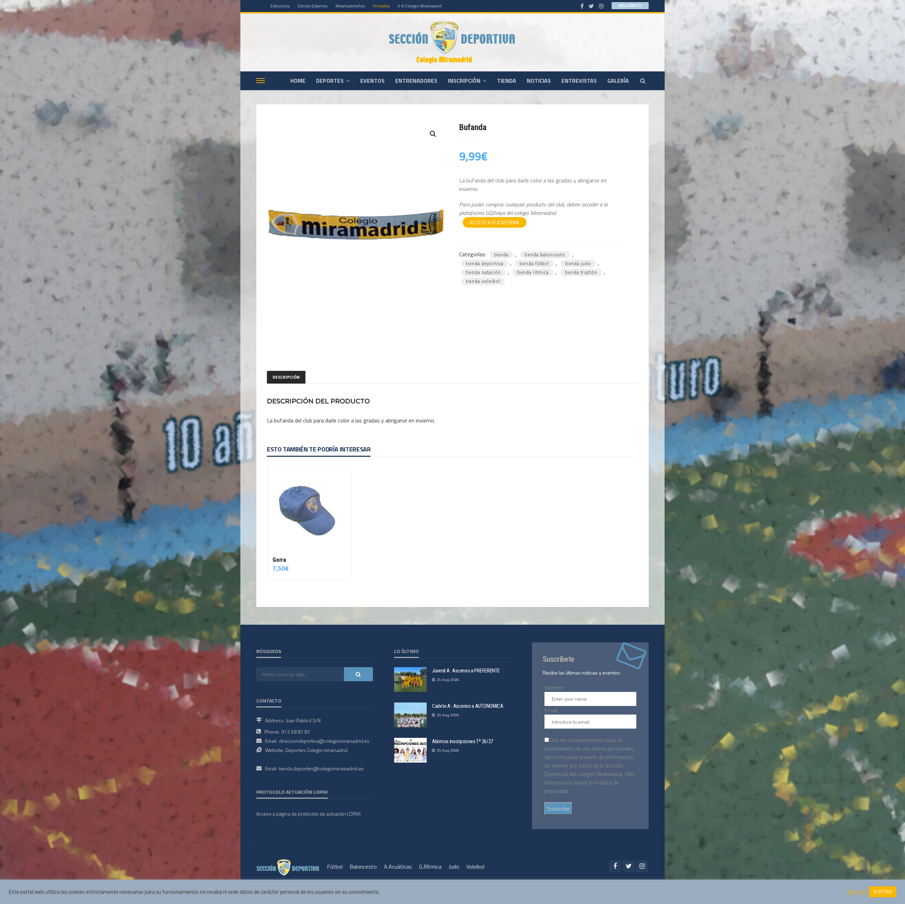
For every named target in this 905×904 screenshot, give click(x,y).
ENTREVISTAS (579, 80)
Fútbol (335, 866)
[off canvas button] (260, 80)
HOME (297, 80)
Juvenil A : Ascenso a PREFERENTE (466, 670)
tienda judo (578, 263)
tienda (501, 254)
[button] (433, 134)
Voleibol (475, 866)
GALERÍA (618, 80)
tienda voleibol (483, 281)
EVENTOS (372, 80)
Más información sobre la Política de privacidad (589, 782)
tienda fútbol (534, 263)
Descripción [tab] (286, 377)
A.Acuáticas (398, 866)
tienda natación (483, 272)
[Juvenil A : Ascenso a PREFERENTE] (410, 679)
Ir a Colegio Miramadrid (420, 5)
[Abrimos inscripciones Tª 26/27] (410, 750)
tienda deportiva (484, 263)
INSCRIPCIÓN (464, 80)
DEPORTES (330, 80)
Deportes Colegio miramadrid (317, 750)
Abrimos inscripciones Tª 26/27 (462, 741)
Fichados (381, 5)
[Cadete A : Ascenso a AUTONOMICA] (410, 714)
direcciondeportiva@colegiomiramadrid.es (324, 741)
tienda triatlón (581, 272)
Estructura (280, 5)
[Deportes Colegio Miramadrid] (452, 42)
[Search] (643, 80)
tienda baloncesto (545, 254)
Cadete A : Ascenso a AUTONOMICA (467, 706)
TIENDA (506, 80)
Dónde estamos (312, 5)
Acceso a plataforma (494, 222)
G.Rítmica (430, 866)
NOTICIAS (539, 80)
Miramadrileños (350, 5)
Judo (454, 866)
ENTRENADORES (416, 80)
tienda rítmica (533, 272)
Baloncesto (363, 866)
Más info (857, 892)
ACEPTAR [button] (882, 891)
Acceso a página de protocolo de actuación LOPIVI (308, 813)
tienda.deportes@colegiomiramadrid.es (321, 768)
